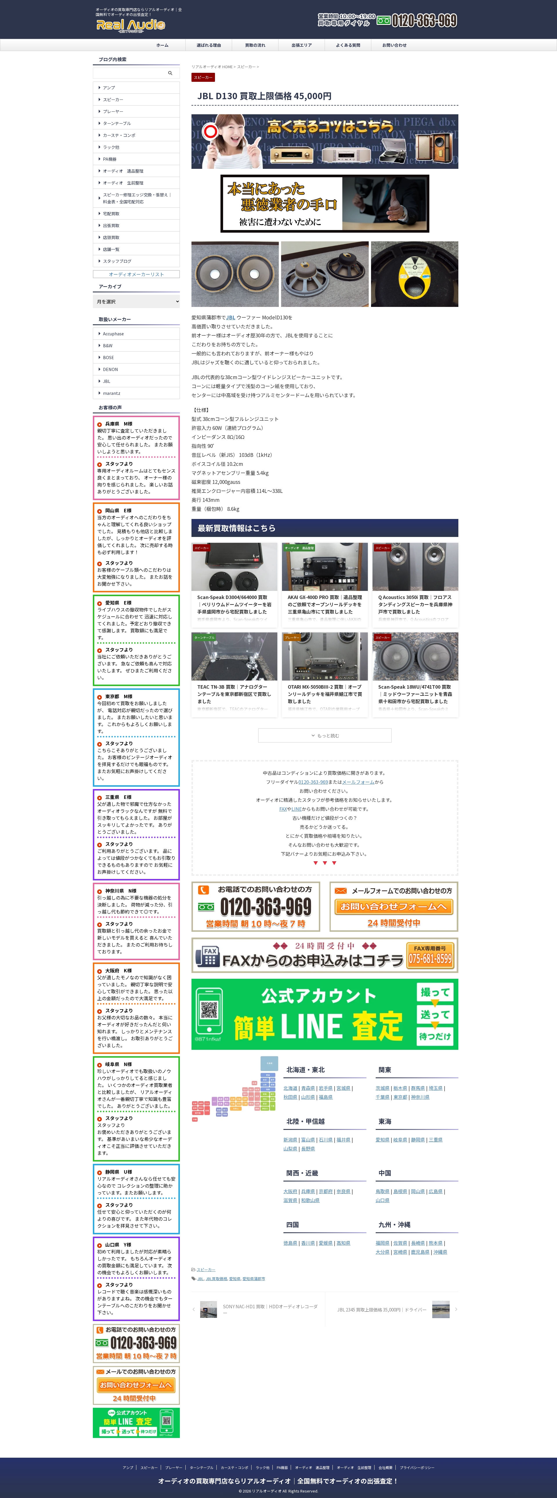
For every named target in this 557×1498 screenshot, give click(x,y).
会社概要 (386, 1467)
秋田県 (290, 1096)
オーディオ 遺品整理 (123, 171)
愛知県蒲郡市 (254, 1278)
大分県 (383, 1251)
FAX (283, 808)
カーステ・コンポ (119, 135)
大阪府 (290, 1191)
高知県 (343, 1242)
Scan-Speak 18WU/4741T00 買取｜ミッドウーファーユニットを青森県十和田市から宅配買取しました (415, 694)
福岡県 (383, 1242)
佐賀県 (400, 1242)
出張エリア (302, 45)
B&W (108, 345)
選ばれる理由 (209, 45)
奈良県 (343, 1191)
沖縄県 (440, 1251)
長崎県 (418, 1242)
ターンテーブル (117, 123)
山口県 (383, 1200)
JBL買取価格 (216, 1278)
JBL (200, 1278)
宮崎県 (400, 1251)
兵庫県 (308, 1191)
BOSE (108, 357)
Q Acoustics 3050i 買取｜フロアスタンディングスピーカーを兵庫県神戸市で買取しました (415, 604)
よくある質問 (348, 45)
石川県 (326, 1139)
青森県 (308, 1087)
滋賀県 (290, 1200)
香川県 (308, 1242)
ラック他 (111, 147)
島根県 (400, 1191)
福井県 (343, 1139)
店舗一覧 (111, 249)
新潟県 (290, 1139)
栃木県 (400, 1087)
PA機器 (109, 159)
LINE (297, 808)
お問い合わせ (394, 45)
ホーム (162, 45)
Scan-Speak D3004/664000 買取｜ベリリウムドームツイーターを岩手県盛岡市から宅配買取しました (234, 604)
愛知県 (383, 1139)
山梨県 (290, 1148)
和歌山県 (310, 1200)
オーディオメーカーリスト (136, 274)
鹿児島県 (420, 1251)
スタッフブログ (117, 261)
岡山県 (418, 1191)
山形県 (308, 1096)
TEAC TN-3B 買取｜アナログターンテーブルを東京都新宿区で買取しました (234, 694)
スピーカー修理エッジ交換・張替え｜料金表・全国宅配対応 (137, 198)
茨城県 (383, 1087)
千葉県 (383, 1096)
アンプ (109, 87)
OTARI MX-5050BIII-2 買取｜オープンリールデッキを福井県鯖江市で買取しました (325, 694)
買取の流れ (255, 45)
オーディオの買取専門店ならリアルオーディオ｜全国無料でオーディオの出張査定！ (278, 1480)
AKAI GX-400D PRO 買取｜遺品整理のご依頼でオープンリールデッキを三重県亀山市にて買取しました (325, 604)
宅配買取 (111, 213)
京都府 (326, 1191)
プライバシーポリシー (417, 1467)
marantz (111, 393)
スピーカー (206, 1269)
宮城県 (343, 1087)
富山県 (308, 1139)
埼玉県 (436, 1087)
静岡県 (418, 1139)
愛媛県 (326, 1242)
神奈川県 (420, 1096)
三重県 (436, 1139)
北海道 (290, 1087)
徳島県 (290, 1242)
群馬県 (418, 1087)
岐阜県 (400, 1139)
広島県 (436, 1191)
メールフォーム (358, 781)
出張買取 (111, 225)
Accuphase (113, 333)
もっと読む (328, 735)
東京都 (400, 1096)
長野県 (308, 1148)
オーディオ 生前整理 (123, 183)
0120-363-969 (313, 781)
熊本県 (436, 1242)
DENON (110, 369)
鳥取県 (383, 1191)
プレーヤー (113, 111)
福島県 (326, 1096)
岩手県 (326, 1087)
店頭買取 (111, 237)
